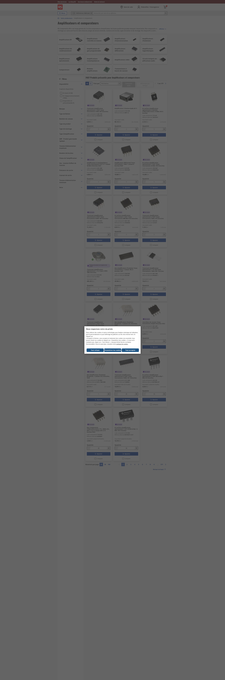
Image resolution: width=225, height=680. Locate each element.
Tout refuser (95, 350)
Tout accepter (130, 350)
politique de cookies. (122, 344)
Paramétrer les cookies (113, 350)
